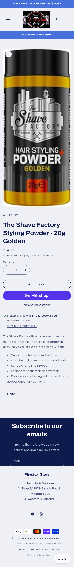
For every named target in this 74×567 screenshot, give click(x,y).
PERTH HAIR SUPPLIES (34, 538)
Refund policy (33, 543)
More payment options (37, 305)
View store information (22, 325)
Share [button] (11, 393)
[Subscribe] (61, 461)
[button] (8, 19)
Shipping (24, 255)
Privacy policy (53, 543)
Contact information (38, 555)
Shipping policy (50, 549)
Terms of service (28, 549)
